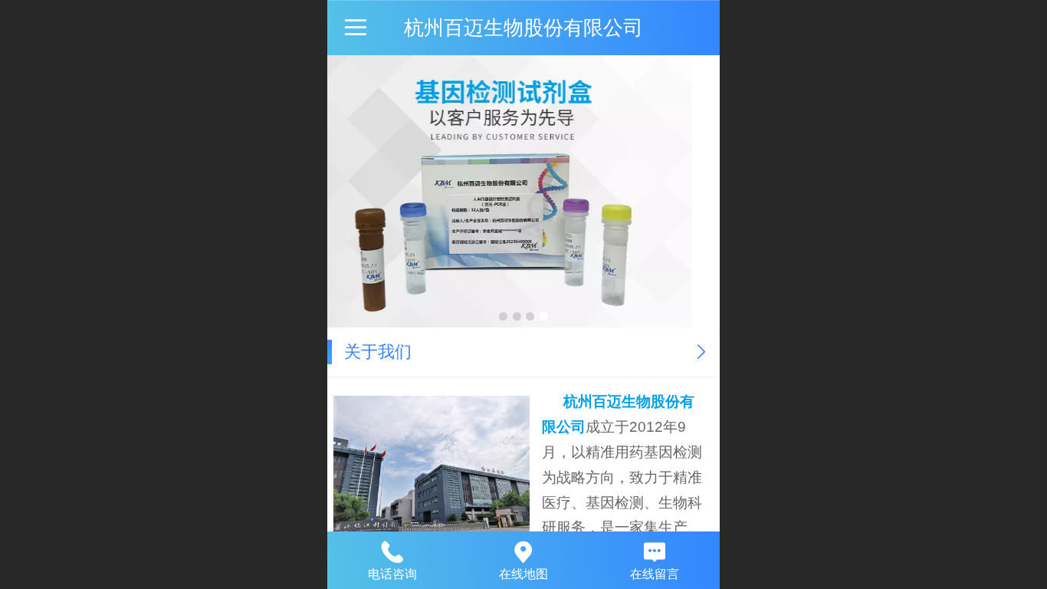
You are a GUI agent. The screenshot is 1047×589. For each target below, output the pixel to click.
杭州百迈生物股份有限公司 (523, 27)
